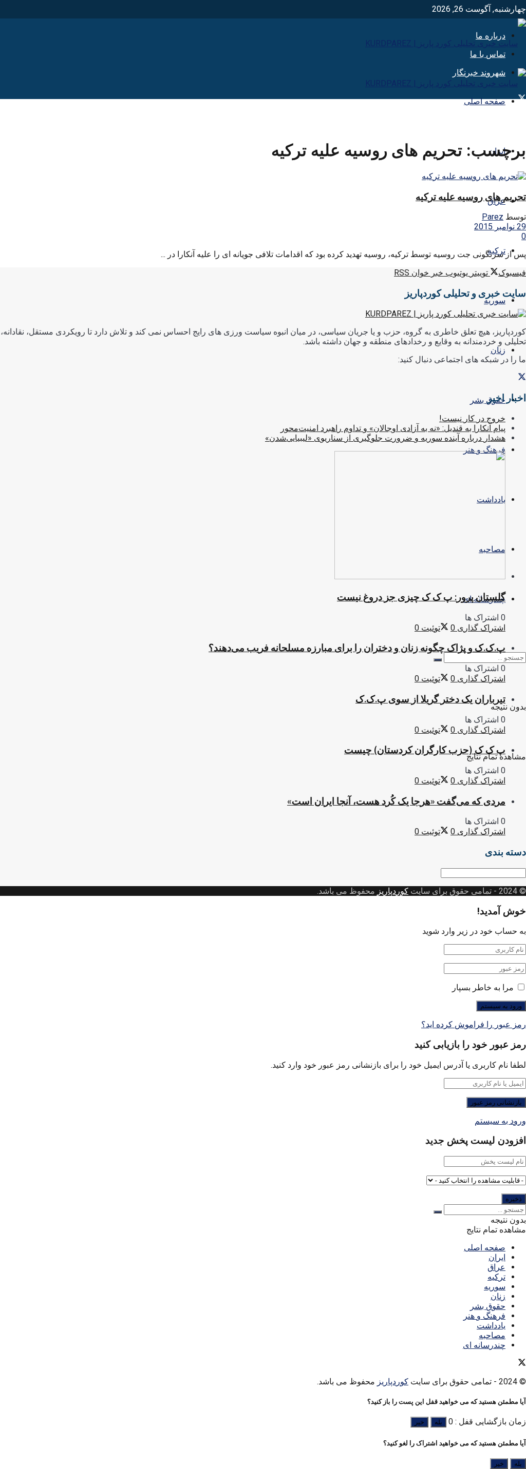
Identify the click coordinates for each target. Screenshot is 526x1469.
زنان (498, 350)
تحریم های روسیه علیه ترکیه (471, 197)
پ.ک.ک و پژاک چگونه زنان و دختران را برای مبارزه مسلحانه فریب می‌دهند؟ (357, 648)
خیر (419, 1422)
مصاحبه (492, 1335)
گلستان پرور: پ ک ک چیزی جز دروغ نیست (421, 597)
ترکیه (496, 1277)
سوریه (494, 300)
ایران (497, 1257)
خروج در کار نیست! (472, 418)
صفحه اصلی (484, 101)
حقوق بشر (487, 1306)
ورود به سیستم (500, 1121)
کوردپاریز (392, 891)
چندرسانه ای (484, 1345)
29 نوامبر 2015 (500, 226)
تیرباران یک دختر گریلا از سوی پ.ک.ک (430, 699)
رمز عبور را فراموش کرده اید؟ (473, 1024)
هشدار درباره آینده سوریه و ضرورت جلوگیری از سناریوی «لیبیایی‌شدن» (385, 438)
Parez (492, 217)
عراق (496, 1267)
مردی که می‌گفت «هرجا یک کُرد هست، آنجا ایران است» (396, 801)
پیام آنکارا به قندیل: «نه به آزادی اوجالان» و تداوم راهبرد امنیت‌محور (392, 428)
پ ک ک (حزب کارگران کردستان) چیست (424, 750)
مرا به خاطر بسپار (483, 987)
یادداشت (491, 1325)
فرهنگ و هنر (484, 450)
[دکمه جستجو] (438, 659)
